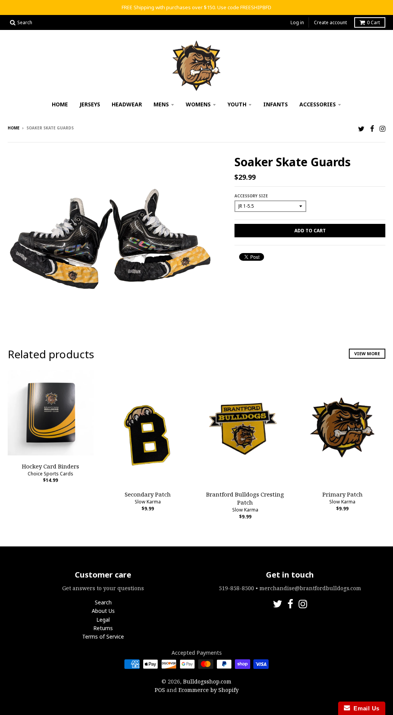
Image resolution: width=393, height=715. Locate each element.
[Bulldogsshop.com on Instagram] (382, 128)
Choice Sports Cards (50, 473)
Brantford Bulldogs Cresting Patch (245, 498)
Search (103, 602)
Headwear (127, 104)
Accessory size (251, 196)
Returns (103, 628)
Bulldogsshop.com (207, 681)
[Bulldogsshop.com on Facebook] (372, 128)
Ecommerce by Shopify (208, 689)
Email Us (365, 708)
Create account (330, 22)
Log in (297, 22)
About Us (103, 610)
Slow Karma (148, 501)
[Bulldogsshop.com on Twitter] (361, 128)
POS (160, 689)
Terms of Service (103, 636)
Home (60, 104)
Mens (161, 104)
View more (367, 353)
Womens (198, 104)
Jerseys (89, 104)
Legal (103, 619)
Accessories (317, 104)
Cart (373, 22)
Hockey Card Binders (50, 466)
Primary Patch (342, 494)
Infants (275, 104)
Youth (237, 104)
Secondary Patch (148, 494)
